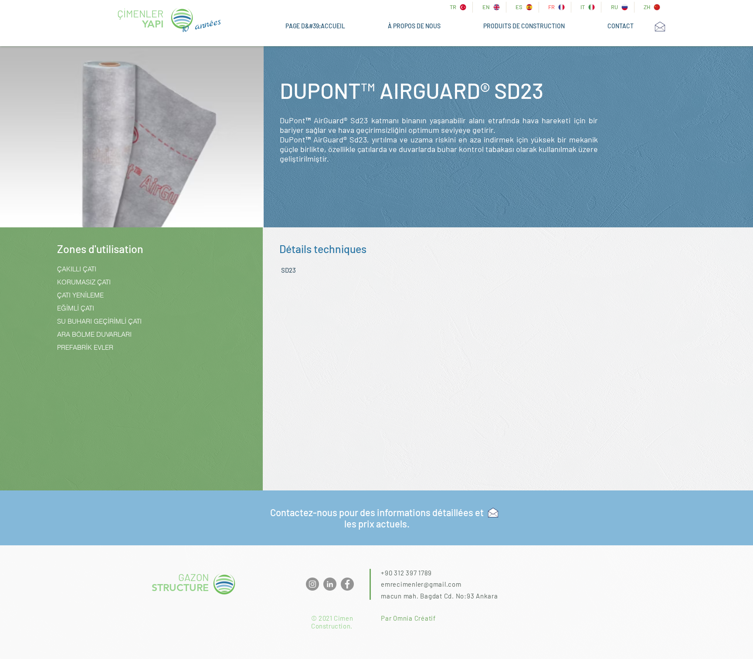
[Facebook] (347, 584)
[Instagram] (312, 584)
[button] (524, 26)
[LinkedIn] (329, 584)
